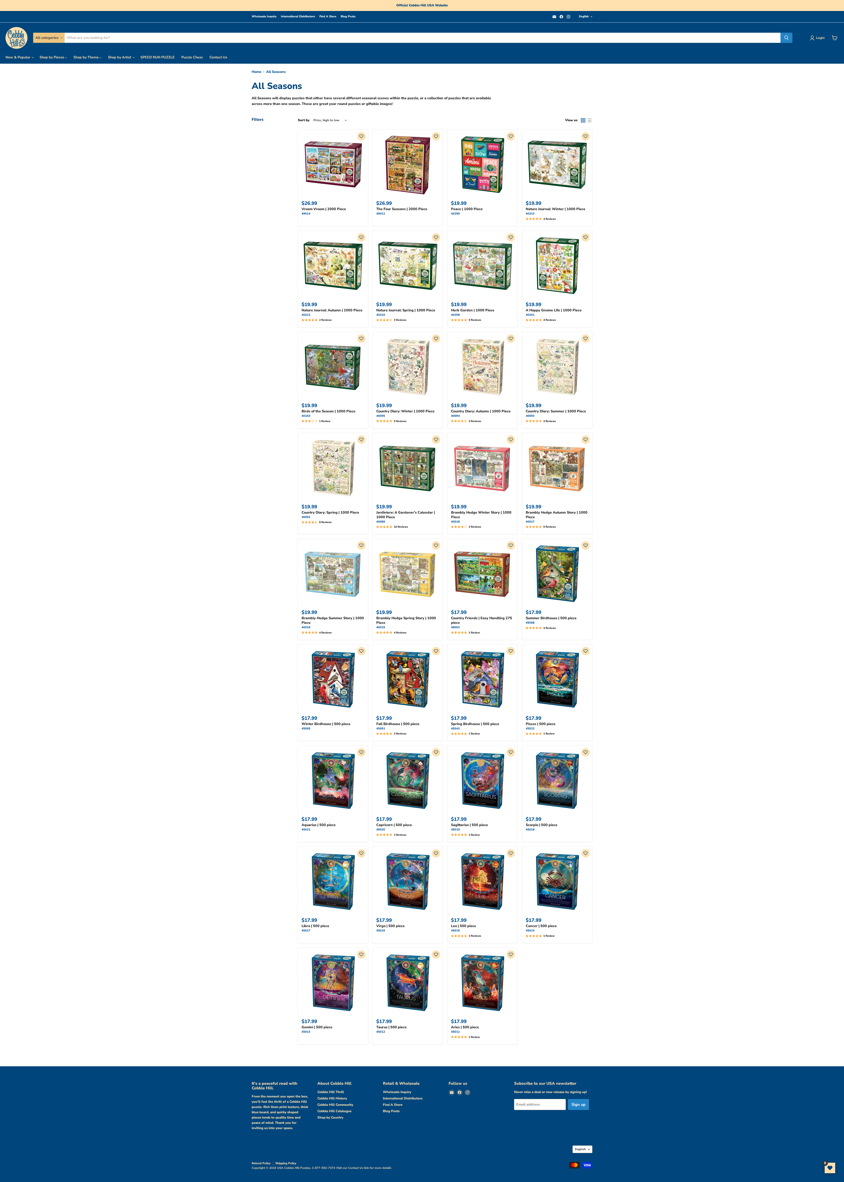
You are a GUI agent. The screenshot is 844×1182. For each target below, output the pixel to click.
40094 (455, 416)
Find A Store (327, 16)
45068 (530, 623)
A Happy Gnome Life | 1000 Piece (554, 310)
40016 (306, 627)
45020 (380, 830)
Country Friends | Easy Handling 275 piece (481, 620)
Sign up (578, 1104)
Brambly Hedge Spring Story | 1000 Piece (406, 620)
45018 (530, 830)
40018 (455, 522)
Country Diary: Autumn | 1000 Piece (481, 411)
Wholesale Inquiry (264, 16)
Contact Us (218, 57)
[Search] (786, 38)
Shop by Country (330, 1117)
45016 (380, 931)
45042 (455, 729)
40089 (380, 522)
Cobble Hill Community (335, 1105)
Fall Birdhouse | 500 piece (397, 724)
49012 (380, 214)
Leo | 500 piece (463, 926)
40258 (455, 315)
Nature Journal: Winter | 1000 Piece (555, 209)
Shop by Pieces (52, 57)
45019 (455, 830)
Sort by (303, 120)
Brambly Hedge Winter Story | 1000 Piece (481, 515)
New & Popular (18, 57)
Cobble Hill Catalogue (334, 1111)
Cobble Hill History (332, 1098)
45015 (455, 931)
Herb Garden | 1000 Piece (472, 310)
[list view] (589, 120)
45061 (380, 729)
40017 (530, 522)
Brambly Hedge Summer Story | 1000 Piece (333, 620)
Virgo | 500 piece (390, 926)
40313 (530, 214)
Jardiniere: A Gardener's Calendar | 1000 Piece (405, 515)
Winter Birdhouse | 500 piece (326, 724)
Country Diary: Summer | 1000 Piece (556, 411)
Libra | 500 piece (315, 926)
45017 (306, 931)
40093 (530, 416)
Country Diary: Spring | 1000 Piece (330, 512)
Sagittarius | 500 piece (469, 825)
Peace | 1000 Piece (467, 209)
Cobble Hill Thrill (330, 1092)
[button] (361, 136)
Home (256, 72)
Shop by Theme (86, 57)
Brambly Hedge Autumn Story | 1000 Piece (557, 515)
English (584, 16)
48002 (455, 627)
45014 (530, 931)
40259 (455, 214)
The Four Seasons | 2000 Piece (401, 209)
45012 (380, 1032)
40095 (380, 416)
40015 (380, 627)
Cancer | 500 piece (541, 926)
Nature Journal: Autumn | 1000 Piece (332, 310)
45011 (455, 1032)
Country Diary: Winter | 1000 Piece (405, 411)
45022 (530, 729)
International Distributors (298, 16)
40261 (530, 315)
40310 (380, 315)
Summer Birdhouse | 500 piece (551, 618)
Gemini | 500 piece (317, 1027)
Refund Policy (261, 1163)
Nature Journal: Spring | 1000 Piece (405, 310)
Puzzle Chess (192, 57)
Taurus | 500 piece (391, 1027)
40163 (306, 416)
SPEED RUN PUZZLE (157, 57)
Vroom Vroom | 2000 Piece (324, 209)
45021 (306, 830)
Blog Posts (348, 16)
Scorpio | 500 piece (541, 825)
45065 (306, 729)
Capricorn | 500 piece (394, 825)
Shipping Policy (285, 1163)
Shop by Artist (120, 57)
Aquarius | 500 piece (319, 825)
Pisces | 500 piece (540, 724)
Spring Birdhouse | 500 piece (475, 724)
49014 (306, 214)
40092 (306, 517)
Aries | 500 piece (465, 1027)
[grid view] (583, 120)
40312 (306, 315)
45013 (306, 1032)
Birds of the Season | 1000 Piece (328, 411)
